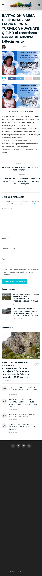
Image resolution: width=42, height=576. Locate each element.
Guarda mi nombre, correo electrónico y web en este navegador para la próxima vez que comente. (21, 272)
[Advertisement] (21, 475)
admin (11, 47)
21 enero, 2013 (21, 47)
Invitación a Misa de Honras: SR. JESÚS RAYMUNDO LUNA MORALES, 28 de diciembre (23, 426)
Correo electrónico (9, 248)
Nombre (5, 238)
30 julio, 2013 (17, 304)
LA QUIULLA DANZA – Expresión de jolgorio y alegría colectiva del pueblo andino (23, 389)
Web (3, 259)
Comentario (7, 209)
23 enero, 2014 (18, 319)
